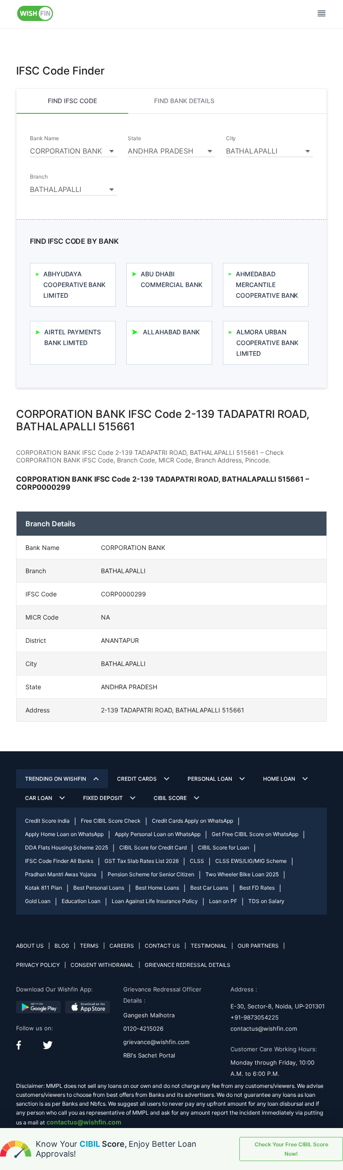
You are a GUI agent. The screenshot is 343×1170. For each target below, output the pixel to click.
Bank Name (44, 138)
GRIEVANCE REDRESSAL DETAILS (187, 965)
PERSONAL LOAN (210, 778)
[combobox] (73, 150)
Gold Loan (37, 901)
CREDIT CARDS (137, 778)
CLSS (197, 861)
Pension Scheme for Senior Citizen (151, 874)
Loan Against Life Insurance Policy (155, 901)
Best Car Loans (209, 887)
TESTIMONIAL (209, 945)
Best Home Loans (157, 887)
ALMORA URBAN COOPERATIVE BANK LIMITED (267, 342)
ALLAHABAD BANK (171, 332)
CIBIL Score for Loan (223, 847)
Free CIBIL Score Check (111, 820)
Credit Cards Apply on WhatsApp (192, 820)
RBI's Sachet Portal (149, 1055)
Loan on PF (223, 901)
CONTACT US (162, 945)
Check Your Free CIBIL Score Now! (291, 1149)
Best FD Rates (257, 887)
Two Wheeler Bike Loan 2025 (242, 874)
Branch (39, 177)
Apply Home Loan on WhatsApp (64, 834)
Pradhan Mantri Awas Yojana (60, 874)
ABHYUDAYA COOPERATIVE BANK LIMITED (74, 284)
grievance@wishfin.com (156, 1041)
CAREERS (121, 945)
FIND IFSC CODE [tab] (72, 100)
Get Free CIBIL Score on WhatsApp (255, 834)
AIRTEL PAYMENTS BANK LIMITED (72, 337)
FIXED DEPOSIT (103, 798)
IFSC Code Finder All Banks (59, 861)
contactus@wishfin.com (263, 1028)
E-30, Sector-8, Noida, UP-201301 (277, 1006)
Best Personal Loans (98, 887)
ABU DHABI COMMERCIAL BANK (171, 279)
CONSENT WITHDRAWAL (102, 965)
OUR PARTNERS (258, 945)
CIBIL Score (170, 798)
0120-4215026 (143, 1028)
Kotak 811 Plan (43, 887)
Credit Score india (47, 820)
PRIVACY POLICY (38, 965)
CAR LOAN (38, 798)
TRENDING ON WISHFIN (55, 778)
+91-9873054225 (254, 1017)
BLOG (61, 945)
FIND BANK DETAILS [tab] (184, 100)
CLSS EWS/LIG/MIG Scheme (251, 861)
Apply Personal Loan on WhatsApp (158, 834)
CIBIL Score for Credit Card (153, 847)
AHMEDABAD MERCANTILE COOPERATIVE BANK (267, 284)
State (134, 138)
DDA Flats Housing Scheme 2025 (66, 847)
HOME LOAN (279, 778)
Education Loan (81, 901)
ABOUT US (30, 945)
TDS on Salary (266, 901)
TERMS (89, 945)
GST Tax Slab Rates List (142, 861)
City (231, 138)
